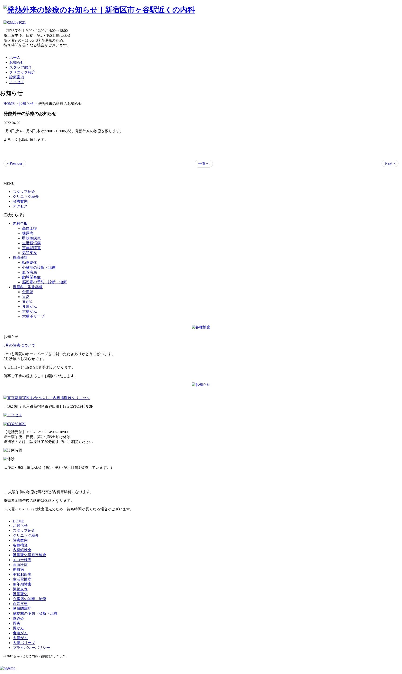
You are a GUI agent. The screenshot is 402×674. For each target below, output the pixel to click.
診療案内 (16, 77)
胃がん (27, 302)
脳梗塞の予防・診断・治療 (44, 282)
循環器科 (20, 258)
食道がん (29, 306)
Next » (390, 163)
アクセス (16, 82)
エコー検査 (22, 560)
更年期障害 (31, 248)
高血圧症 (29, 228)
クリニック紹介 (22, 72)
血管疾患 (29, 272)
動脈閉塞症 (31, 277)
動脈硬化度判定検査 (29, 555)
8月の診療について (19, 345)
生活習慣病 (31, 243)
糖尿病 (27, 233)
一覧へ (203, 163)
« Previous (15, 163)
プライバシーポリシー (31, 648)
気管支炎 (29, 253)
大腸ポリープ (33, 316)
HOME (18, 521)
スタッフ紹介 (20, 67)
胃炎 (26, 297)
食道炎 (27, 292)
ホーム (14, 57)
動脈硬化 (29, 262)
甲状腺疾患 (31, 238)
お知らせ (16, 62)
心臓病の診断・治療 (39, 267)
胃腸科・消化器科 (28, 287)
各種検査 (20, 545)
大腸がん (29, 311)
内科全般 (20, 223)
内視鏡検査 (22, 550)
